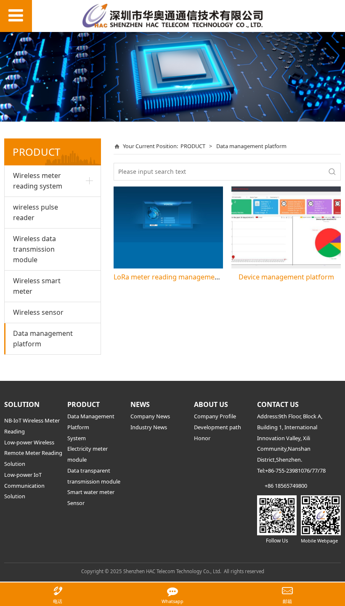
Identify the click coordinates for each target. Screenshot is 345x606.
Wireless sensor (38, 312)
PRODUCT (192, 146)
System (76, 438)
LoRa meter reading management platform (182, 277)
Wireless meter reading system (37, 181)
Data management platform (43, 338)
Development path (217, 427)
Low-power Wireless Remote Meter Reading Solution (33, 453)
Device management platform (286, 277)
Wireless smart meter (37, 286)
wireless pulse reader (35, 212)
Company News (150, 416)
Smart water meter (90, 492)
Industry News (148, 427)
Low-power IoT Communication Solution (24, 485)
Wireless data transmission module (34, 249)
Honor (202, 438)
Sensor (76, 503)
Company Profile (215, 416)
